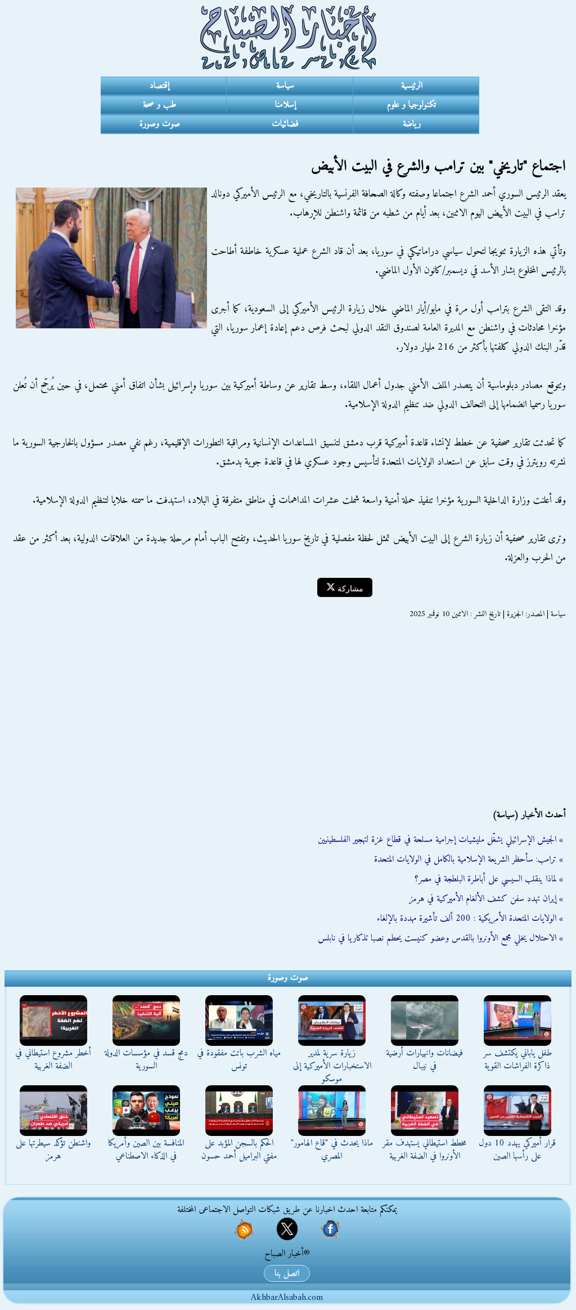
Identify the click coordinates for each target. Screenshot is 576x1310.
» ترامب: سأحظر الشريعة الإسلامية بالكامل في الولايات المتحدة (468, 859)
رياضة (412, 124)
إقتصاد (159, 85)
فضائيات (285, 124)
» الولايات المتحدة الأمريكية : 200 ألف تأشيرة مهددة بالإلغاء (470, 918)
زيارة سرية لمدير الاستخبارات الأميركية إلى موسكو (331, 1066)
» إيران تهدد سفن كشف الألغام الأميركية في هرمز (486, 899)
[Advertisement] (288, 714)
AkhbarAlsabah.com (287, 1297)
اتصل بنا (286, 1273)
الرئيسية (411, 85)
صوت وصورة (160, 124)
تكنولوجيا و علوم (411, 105)
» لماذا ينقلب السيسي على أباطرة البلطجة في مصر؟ (489, 879)
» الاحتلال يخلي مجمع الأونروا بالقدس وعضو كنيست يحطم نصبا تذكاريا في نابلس (440, 938)
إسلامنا (285, 105)
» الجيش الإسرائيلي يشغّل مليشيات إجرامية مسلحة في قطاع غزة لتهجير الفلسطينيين (440, 840)
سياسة (285, 85)
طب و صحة (159, 105)
